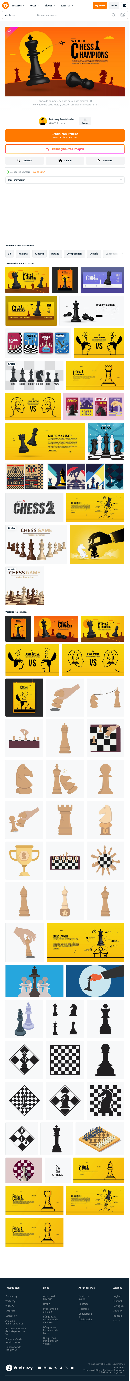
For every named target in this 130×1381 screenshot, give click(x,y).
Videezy (9, 1304)
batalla (55, 252)
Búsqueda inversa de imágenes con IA (15, 1329)
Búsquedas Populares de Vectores (49, 1318)
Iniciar (114, 5)
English (114, 1294)
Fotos (33, 5)
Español (114, 1299)
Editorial (65, 5)
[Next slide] (116, 252)
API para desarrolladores (14, 1321)
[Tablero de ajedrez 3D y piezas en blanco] (24, 584)
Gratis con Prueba (65, 135)
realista (23, 252)
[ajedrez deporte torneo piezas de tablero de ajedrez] (24, 475)
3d (9, 252)
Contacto (82, 1302)
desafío (94, 252)
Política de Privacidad (111, 1370)
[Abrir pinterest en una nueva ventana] (56, 1367)
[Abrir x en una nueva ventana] (66, 1367)
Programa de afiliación (49, 1309)
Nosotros (82, 1307)
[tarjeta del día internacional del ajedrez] (38, 342)
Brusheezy (11, 1294)
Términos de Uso (113, 1368)
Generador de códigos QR (13, 1347)
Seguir (85, 123)
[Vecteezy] (5, 5)
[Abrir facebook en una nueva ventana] (39, 1367)
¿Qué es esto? (38, 171)
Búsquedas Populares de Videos (49, 1339)
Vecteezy (10, 1299)
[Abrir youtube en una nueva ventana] (72, 1367)
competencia (74, 252)
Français (115, 1314)
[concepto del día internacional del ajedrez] (106, 440)
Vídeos (48, 5)
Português (116, 1304)
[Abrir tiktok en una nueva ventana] (61, 1367)
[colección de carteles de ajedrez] (85, 475)
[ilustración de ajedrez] (65, 696)
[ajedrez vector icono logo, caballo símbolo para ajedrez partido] (58, 1169)
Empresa (10, 1309)
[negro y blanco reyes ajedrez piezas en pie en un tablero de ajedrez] (24, 1018)
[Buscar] (114, 15)
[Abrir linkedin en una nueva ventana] (50, 1367)
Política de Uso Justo (109, 1373)
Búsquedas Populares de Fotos (49, 1328)
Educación (11, 1314)
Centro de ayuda (82, 1296)
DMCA (45, 1302)
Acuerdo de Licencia (48, 1296)
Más (112, 1319)
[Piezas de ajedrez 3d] (36, 542)
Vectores (17, 5)
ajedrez (39, 252)
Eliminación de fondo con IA (13, 1339)
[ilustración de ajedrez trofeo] (105, 818)
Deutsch (115, 1309)
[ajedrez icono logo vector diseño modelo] (65, 1018)
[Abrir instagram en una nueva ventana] (45, 1367)
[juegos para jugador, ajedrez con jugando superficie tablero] (99, 1137)
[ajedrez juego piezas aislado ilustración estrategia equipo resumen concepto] (34, 979)
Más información (16, 178)
